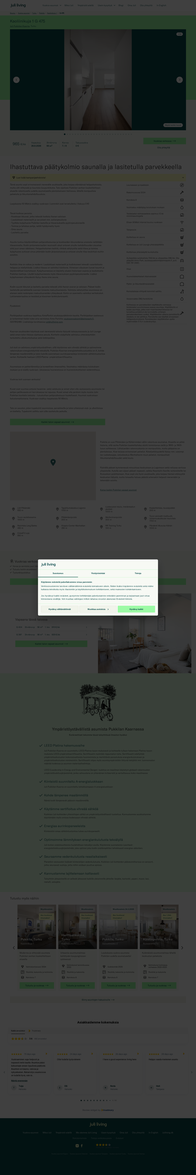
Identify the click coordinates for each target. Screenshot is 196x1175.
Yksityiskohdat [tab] (98, 573)
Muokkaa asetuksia (96, 609)
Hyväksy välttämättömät (60, 609)
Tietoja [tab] (138, 573)
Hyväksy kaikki (136, 609)
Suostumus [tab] (58, 573)
